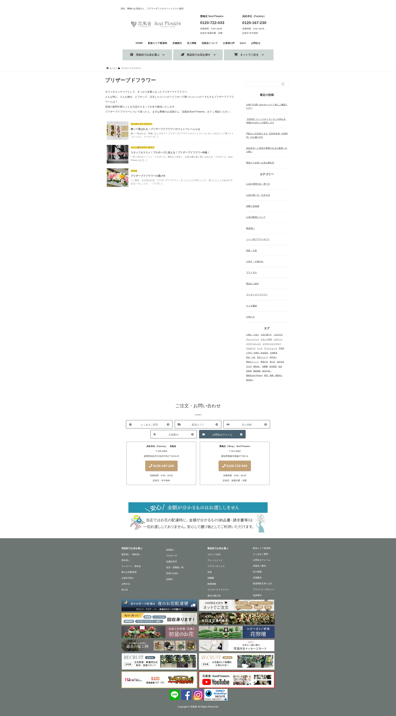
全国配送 (273, 353)
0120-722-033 (212, 22)
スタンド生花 (266, 339)
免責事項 (257, 595)
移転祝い (257, 366)
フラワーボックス (253, 344)
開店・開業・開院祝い (273, 375)
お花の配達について (256, 217)
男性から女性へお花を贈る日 (260, 162)
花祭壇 (249, 371)
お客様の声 (229, 43)
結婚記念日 (171, 561)
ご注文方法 (278, 335)
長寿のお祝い (172, 573)
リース (260, 348)
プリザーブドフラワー (257, 294)
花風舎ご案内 (259, 566)
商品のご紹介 (252, 283)
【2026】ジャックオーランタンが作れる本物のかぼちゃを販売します (266, 121)
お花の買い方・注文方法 (258, 195)
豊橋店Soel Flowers (254, 375)
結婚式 (169, 579)
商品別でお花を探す (197, 54)
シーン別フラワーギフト (258, 239)
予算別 (281, 348)
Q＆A (243, 43)
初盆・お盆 (251, 250)
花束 (280, 366)
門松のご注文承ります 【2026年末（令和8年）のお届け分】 (267, 135)
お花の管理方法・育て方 (258, 184)
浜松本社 (280, 362)
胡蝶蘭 (265, 366)
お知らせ (250, 317)
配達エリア (198, 424)
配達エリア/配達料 (157, 43)
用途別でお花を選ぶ (146, 54)
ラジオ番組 (251, 306)
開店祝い (250, 228)
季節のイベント (252, 362)
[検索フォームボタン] (283, 84)
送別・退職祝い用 (174, 567)
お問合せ (255, 43)
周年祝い (273, 357)
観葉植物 (257, 371)
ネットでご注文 (248, 54)
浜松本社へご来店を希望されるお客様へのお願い (266, 150)
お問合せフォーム (222, 434)
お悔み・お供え (252, 335)
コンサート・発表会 (131, 566)
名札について (262, 357)
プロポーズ (250, 348)
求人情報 (191, 43)
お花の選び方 (266, 335)
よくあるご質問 (149, 424)
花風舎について (210, 43)
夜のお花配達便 (129, 572)
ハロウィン (278, 339)
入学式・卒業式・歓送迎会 (257, 353)
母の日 (272, 362)
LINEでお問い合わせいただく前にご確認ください (267, 106)
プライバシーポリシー (264, 589)
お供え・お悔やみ (254, 261)
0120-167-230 (254, 22)
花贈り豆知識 (252, 206)
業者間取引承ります (262, 583)
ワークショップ (270, 348)
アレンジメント (252, 339)
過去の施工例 (213, 595)
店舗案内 (177, 43)
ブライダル (251, 272)
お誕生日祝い (127, 578)
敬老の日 (264, 362)
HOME (139, 43)
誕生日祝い (266, 371)
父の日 (249, 366)
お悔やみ (125, 584)
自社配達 (273, 366)
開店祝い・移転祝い (131, 554)
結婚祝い (170, 549)
